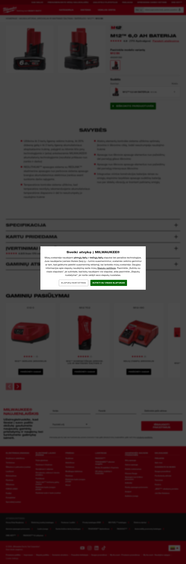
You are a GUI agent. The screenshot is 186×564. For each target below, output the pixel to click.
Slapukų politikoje (106, 268)
